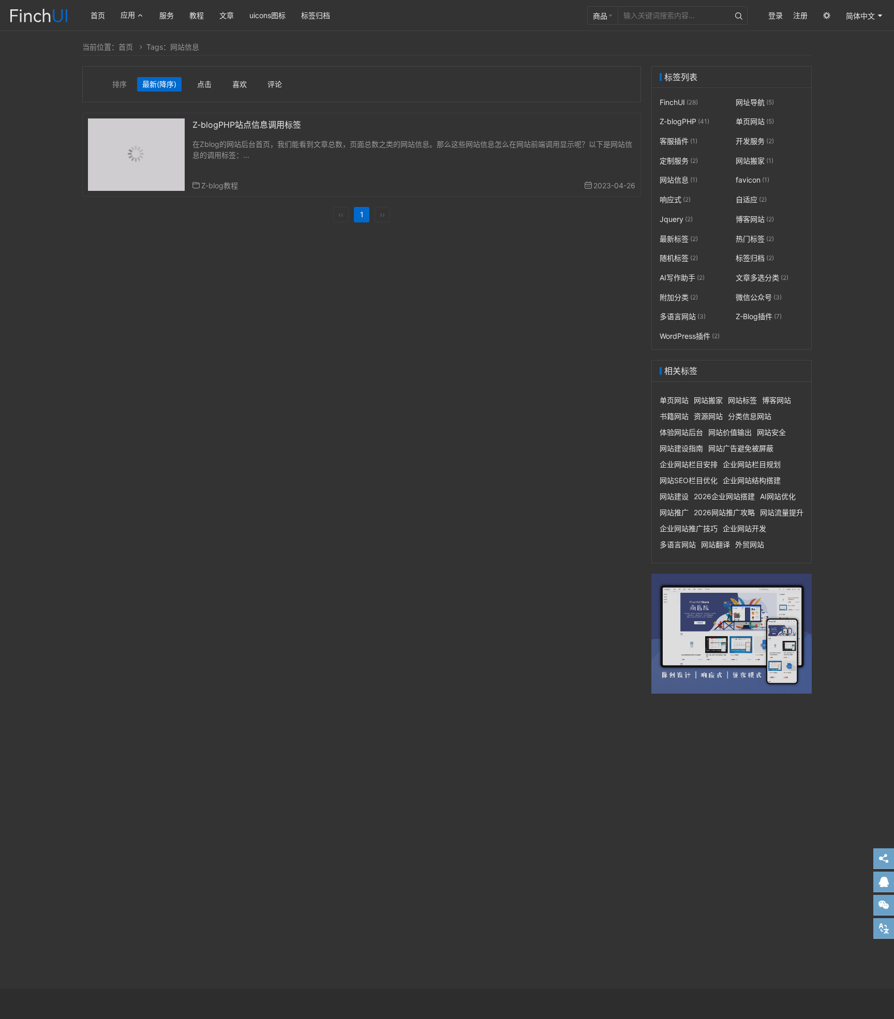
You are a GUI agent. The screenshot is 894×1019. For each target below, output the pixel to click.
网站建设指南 (681, 448)
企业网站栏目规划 (752, 464)
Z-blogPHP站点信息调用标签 (246, 124)
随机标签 (679, 257)
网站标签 (742, 400)
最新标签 (679, 238)
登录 (775, 15)
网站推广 (674, 512)
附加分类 (679, 297)
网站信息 (678, 180)
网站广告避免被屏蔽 (740, 448)
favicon (752, 180)
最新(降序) (159, 84)
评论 (274, 84)
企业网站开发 (744, 528)
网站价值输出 (730, 432)
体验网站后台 (681, 432)
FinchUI (679, 102)
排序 (119, 84)
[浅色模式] (827, 15)
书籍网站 (674, 416)
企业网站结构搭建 (752, 480)
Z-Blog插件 (759, 316)
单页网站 (755, 121)
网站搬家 (754, 160)
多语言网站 (683, 316)
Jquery (676, 219)
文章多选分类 (762, 277)
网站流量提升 (781, 512)
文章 (226, 15)
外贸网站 (749, 544)
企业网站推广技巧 (689, 528)
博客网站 (755, 219)
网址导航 (755, 102)
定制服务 (679, 160)
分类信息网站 (749, 416)
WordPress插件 (690, 336)
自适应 (751, 199)
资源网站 (708, 416)
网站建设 (674, 496)
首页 (98, 15)
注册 (800, 15)
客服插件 (678, 141)
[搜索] (739, 15)
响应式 (675, 199)
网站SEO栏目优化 (689, 480)
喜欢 (239, 84)
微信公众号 (759, 297)
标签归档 (315, 15)
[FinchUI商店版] (731, 634)
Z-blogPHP (684, 121)
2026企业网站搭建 (724, 496)
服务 (166, 15)
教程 (196, 15)
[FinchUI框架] (38, 14)
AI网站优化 (778, 496)
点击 (204, 84)
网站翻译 (715, 544)
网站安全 (771, 432)
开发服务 (755, 141)
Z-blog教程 (219, 185)
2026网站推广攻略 (724, 512)
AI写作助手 (682, 277)
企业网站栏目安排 (689, 464)
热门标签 (755, 238)
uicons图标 (267, 15)
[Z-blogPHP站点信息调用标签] (136, 153)
